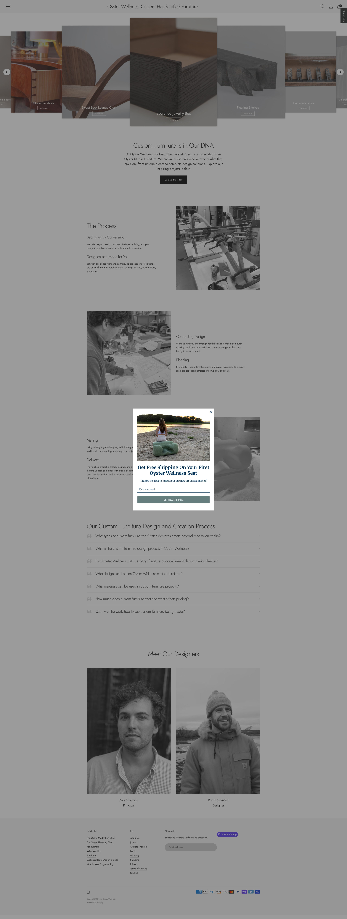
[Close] (211, 412)
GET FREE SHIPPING (174, 499)
